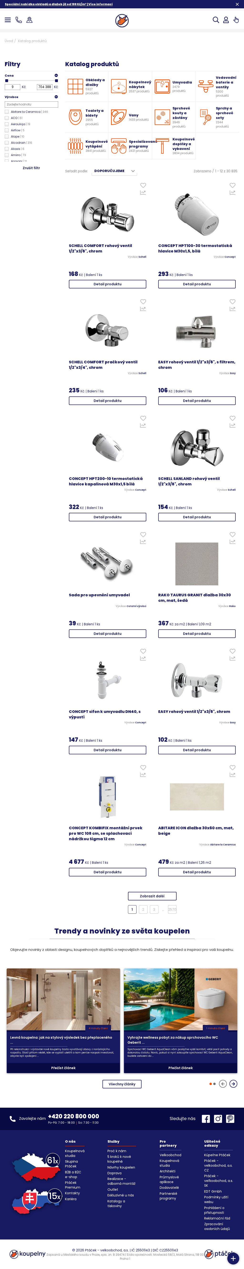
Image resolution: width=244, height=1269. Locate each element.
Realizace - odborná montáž (121, 1181)
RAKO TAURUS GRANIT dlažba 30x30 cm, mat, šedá (194, 598)
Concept (230, 257)
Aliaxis (17, 149)
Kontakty (72, 1193)
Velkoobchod (170, 1155)
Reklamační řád (217, 1218)
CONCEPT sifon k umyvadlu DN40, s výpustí (105, 714)
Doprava (114, 1173)
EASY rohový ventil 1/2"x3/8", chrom (194, 711)
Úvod (9, 41)
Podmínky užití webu (216, 1199)
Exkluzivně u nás (120, 1195)
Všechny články (122, 1084)
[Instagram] (219, 1119)
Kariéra (70, 1199)
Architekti (167, 1171)
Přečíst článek (63, 1068)
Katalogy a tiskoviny (116, 1203)
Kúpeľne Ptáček (217, 1155)
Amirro (18, 155)
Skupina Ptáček (71, 1164)
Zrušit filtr (31, 168)
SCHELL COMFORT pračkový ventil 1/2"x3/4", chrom (103, 365)
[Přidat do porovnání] (143, 193)
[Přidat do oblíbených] (143, 186)
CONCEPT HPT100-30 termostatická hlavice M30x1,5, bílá (195, 248)
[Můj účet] (226, 19)
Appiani (19, 161)
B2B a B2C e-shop (73, 1174)
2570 (172, 909)
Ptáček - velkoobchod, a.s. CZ (218, 1165)
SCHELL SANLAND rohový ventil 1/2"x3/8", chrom (189, 481)
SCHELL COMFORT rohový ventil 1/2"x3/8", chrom (100, 248)
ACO (16, 118)
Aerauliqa (20, 124)
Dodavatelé (169, 1187)
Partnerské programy (168, 1196)
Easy (233, 373)
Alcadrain (21, 143)
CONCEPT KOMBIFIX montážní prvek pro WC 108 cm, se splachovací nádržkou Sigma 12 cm (105, 833)
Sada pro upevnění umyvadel (99, 595)
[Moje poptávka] (236, 19)
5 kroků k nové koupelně (119, 1159)
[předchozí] (223, 1084)
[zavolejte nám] (19, 20)
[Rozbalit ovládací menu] (233, 1258)
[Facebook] (207, 1119)
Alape (17, 136)
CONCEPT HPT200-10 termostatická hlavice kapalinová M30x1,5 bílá (106, 481)
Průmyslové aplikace (169, 1179)
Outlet (112, 1189)
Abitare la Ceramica (29, 112)
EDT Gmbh (213, 1191)
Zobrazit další (152, 896)
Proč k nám (116, 1151)
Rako (232, 606)
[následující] (233, 1084)
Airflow (18, 130)
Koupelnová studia (75, 1153)
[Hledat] (216, 19)
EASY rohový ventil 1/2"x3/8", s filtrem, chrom (196, 365)
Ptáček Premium (72, 1185)
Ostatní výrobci (136, 606)
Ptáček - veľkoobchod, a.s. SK (218, 1181)
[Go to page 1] (210, 1084)
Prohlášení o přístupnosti (214, 1210)
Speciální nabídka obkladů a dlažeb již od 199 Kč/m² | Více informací (59, 4)
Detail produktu (108, 284)
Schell (142, 257)
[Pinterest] (230, 1119)
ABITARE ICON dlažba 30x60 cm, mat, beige (196, 830)
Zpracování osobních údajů (217, 1226)
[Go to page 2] (214, 1084)
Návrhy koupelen (121, 1167)
